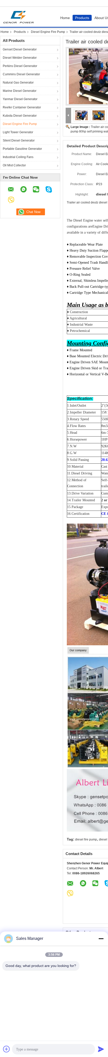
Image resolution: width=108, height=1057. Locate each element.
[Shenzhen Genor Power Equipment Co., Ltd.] (68, 115)
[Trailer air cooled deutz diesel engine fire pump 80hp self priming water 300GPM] (81, 115)
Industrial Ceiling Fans (18, 157)
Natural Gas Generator (18, 82)
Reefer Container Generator (22, 107)
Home (65, 18)
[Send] (101, 1048)
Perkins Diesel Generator (20, 66)
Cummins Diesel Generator (21, 74)
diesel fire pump (86, 839)
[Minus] (101, 939)
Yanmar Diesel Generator (20, 99)
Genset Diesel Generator (20, 49)
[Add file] (6, 1048)
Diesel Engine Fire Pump (48, 32)
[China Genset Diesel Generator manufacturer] (19, 16)
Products (82, 18)
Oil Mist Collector (14, 165)
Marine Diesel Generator (19, 91)
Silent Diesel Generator (19, 140)
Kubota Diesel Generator (20, 115)
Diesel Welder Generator (20, 57)
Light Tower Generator (18, 132)
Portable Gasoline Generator (22, 149)
